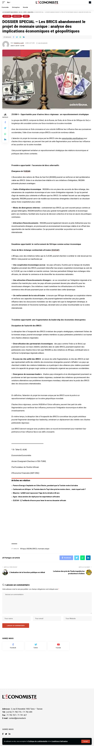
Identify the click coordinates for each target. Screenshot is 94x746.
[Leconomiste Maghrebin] (47, 2)
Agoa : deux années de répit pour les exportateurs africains (36, 497)
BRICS (34, 549)
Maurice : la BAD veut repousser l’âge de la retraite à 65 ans (36, 493)
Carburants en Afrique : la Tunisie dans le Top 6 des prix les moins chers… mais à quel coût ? (49, 489)
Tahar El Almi (19, 43)
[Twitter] (35, 646)
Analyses (17, 16)
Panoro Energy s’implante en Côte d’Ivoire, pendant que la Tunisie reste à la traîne (45, 485)
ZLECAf (55, 250)
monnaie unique (43, 549)
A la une (7, 16)
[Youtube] (58, 646)
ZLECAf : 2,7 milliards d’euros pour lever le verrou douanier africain (39, 500)
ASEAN (27, 171)
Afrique (23, 549)
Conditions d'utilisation (59, 741)
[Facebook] (13, 646)
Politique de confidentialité (37, 741)
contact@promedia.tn (17, 718)
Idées (26, 16)
